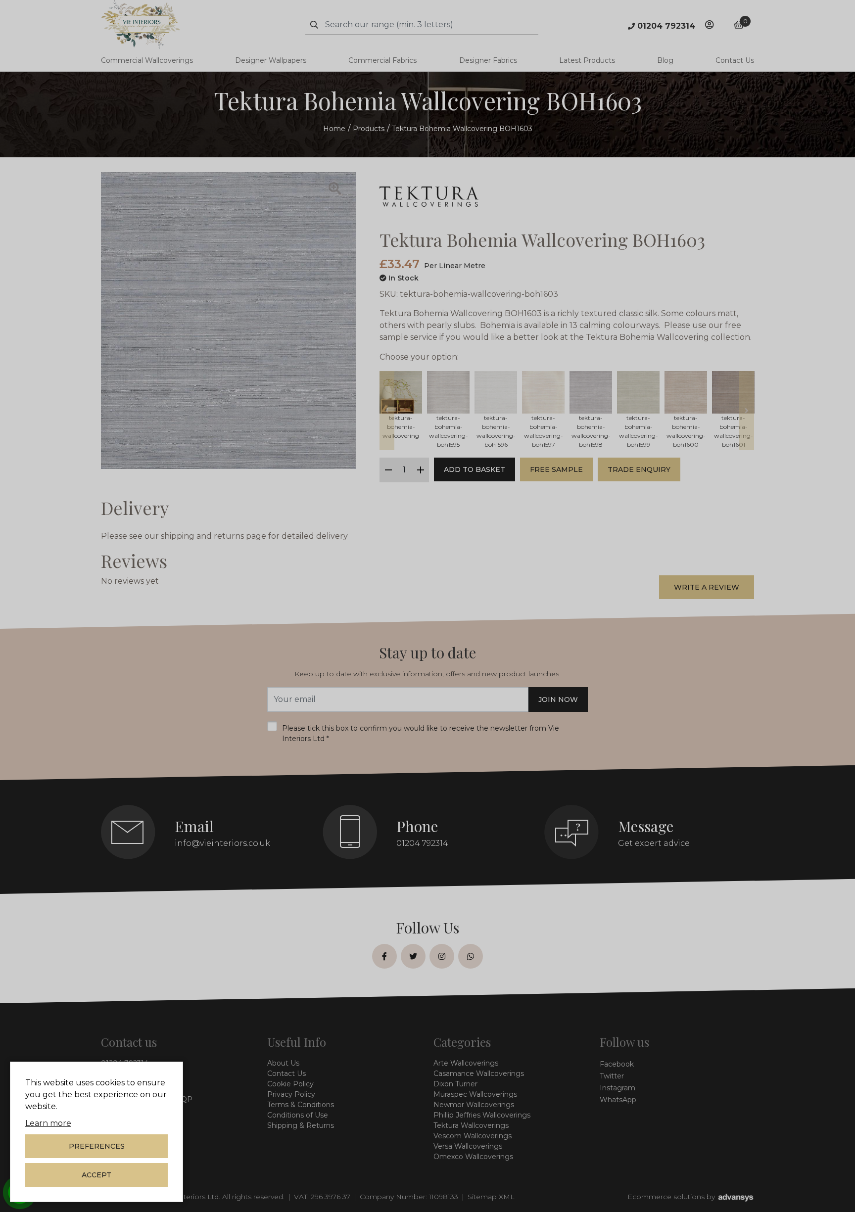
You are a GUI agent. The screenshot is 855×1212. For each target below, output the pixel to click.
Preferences (97, 1146)
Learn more (48, 1123)
